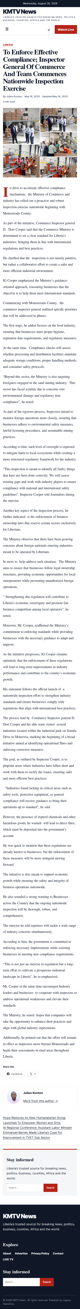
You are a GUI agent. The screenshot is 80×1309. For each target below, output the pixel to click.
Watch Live (66, 29)
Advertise (21, 1253)
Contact (58, 1253)
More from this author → (40, 1101)
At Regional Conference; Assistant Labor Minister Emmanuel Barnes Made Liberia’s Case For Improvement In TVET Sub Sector (37, 1132)
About (7, 1253)
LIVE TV (8, 1259)
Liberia (8, 44)
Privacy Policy (40, 1253)
